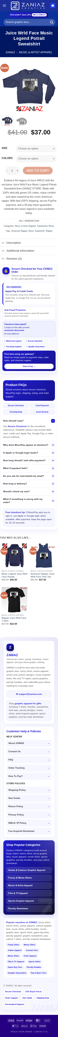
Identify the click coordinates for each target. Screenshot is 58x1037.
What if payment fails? (15, 468)
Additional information (20, 250)
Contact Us (14, 751)
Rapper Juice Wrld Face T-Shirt (14, 619)
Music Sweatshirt (37, 231)
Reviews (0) (14, 258)
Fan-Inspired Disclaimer (21, 831)
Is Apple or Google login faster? (20, 452)
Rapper (49, 231)
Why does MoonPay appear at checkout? (25, 445)
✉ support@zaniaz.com (29, 694)
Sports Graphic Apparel (21, 901)
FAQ (10, 760)
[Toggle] (3, 243)
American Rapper (19, 231)
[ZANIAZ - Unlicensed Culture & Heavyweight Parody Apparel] (28, 5)
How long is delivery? (15, 483)
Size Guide (14, 798)
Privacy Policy (16, 815)
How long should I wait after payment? (24, 460)
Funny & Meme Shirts (20, 878)
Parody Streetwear (18, 908)
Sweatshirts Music (45, 226)
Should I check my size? (16, 491)
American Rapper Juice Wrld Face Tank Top (42, 575)
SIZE (4, 148)
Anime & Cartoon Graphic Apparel (26, 870)
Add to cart (38, 170)
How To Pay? (15, 776)
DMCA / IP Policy (17, 823)
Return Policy (15, 806)
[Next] (51, 86)
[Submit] (51, 22)
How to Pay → (29, 366)
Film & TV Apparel (18, 893)
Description (13, 242)
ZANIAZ (10, 52)
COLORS (7, 158)
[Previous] (7, 86)
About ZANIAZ (16, 743)
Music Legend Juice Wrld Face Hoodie (14, 575)
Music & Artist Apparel (35, 52)
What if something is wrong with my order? (23, 501)
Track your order (22, 1032)
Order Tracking (16, 768)
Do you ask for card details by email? (23, 476)
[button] (4, 5)
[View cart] (52, 5)
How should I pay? (13, 420)
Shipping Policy (17, 790)
